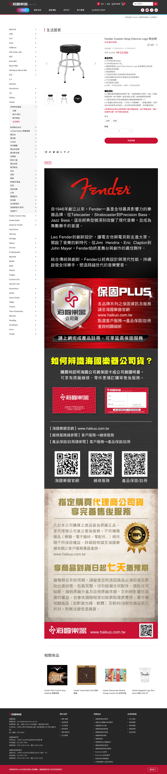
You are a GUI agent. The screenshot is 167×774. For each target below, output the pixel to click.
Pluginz (12, 275)
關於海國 (65, 719)
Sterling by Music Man (18, 70)
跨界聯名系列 (15, 127)
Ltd (10, 93)
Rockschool (13, 289)
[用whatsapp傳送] (61, 152)
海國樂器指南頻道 (101, 729)
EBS (10, 57)
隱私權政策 (66, 732)
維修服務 (132, 722)
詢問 (152, 45)
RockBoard (13, 325)
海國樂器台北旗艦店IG (103, 742)
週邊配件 (13, 196)
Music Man (13, 66)
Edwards (12, 84)
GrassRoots (14, 88)
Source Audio (14, 298)
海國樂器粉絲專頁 (101, 719)
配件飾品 (16, 118)
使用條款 (65, 729)
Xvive (11, 329)
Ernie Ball (12, 61)
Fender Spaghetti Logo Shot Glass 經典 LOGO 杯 (143, 691)
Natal (11, 266)
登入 (102, 4)
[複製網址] (68, 152)
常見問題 (132, 725)
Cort (10, 38)
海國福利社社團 (100, 725)
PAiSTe (12, 270)
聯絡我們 (132, 729)
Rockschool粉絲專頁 (102, 755)
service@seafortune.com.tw (27, 721)
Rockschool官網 (101, 752)
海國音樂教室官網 (101, 745)
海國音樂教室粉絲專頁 (103, 749)
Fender (135, 17)
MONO (11, 261)
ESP (10, 75)
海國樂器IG (99, 739)
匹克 (12, 171)
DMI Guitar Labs (15, 52)
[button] (95, 63)
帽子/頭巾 (16, 114)
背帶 (12, 175)
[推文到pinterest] (65, 152)
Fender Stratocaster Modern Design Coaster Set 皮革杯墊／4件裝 (115, 692)
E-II (10, 79)
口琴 (12, 193)
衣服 (14, 111)
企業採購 (65, 722)
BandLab (12, 29)
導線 (12, 178)
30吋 (115, 121)
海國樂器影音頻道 (101, 732)
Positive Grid (14, 279)
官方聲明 (65, 735)
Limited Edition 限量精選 (20, 131)
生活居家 (153, 17)
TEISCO (12, 307)
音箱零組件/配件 (17, 207)
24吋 (108, 121)
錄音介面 (13, 160)
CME (11, 34)
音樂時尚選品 (144, 17)
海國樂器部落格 (100, 735)
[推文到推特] (54, 152)
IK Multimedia (14, 252)
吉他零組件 (14, 204)
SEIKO (11, 293)
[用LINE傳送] (58, 152)
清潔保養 (13, 189)
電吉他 (13, 135)
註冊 (108, 4)
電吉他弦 (13, 164)
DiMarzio (12, 47)
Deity (11, 43)
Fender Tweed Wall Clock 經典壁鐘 (86, 691)
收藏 (157, 45)
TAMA (11, 302)
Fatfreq (12, 98)
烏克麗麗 (13, 145)
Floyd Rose (13, 229)
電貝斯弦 (13, 167)
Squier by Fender (16, 225)
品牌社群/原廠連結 (102, 758)
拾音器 (13, 200)
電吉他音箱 (14, 149)
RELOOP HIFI (14, 284)
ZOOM (11, 334)
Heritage (12, 238)
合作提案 (65, 725)
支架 (12, 186)
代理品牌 (128, 17)
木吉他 (13, 142)
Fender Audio (14, 220)
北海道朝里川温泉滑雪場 (104, 762)
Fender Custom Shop (17, 216)
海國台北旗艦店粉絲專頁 (104, 722)
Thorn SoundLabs (16, 311)
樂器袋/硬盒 (15, 182)
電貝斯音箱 (14, 153)
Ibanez (12, 243)
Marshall (12, 257)
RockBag (12, 320)
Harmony (12, 234)
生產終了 (13, 211)
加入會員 (132, 719)
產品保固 (132, 732)
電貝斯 (13, 138)
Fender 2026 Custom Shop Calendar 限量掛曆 (55, 691)
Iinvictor (12, 248)
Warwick (12, 316)
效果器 (13, 156)
